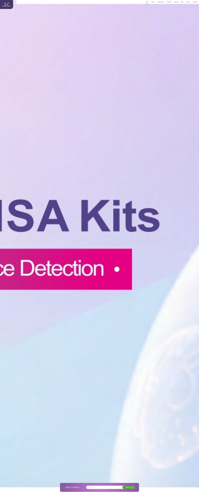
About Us (188, 1)
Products (153, 1)
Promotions (169, 1)
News (182, 1)
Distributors (195, 1)
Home (147, 1)
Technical (176, 1)
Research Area (161, 1)
